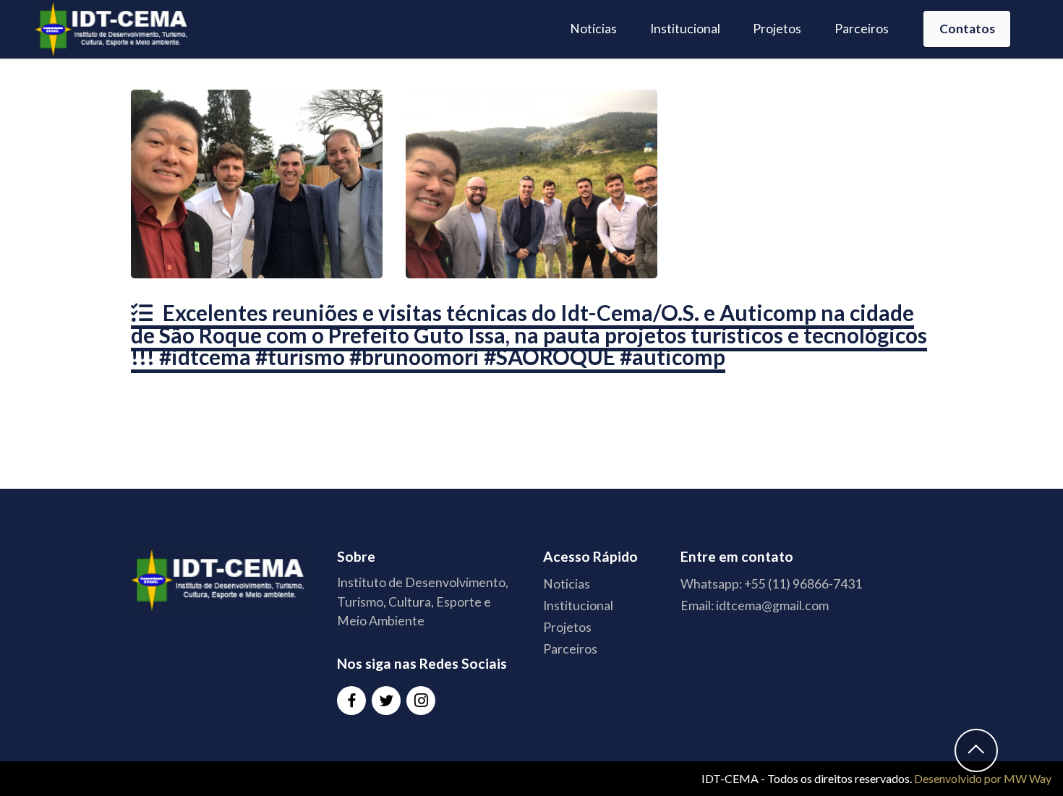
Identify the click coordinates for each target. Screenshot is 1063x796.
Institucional (685, 28)
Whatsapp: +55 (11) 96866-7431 (771, 583)
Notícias (593, 28)
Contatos (967, 28)
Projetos (777, 28)
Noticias (566, 583)
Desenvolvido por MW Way (982, 778)
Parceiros (861, 28)
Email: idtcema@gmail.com (754, 605)
